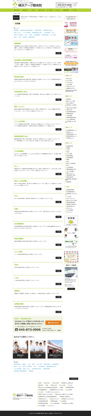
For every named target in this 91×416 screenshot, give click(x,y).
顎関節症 (25, 37)
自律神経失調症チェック (71, 134)
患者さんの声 (41, 10)
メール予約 (74, 10)
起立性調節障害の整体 (71, 111)
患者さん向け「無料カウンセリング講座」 (64, 394)
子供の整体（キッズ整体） (70, 122)
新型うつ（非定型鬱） (18, 34)
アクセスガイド (69, 82)
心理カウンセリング (70, 86)
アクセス (58, 10)
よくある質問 (69, 84)
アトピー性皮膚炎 (27, 32)
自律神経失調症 (31, 37)
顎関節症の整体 (69, 113)
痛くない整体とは (70, 102)
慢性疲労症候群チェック (71, 136)
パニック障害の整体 (70, 119)
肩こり (53, 32)
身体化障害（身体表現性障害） (26, 30)
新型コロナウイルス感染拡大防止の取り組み (71, 91)
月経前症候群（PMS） (48, 30)
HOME (40, 382)
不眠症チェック (69, 132)
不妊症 (15, 37)
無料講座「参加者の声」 (71, 204)
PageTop (74, 378)
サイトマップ (69, 212)
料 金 (33, 10)
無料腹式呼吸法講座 (70, 202)
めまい (26, 34)
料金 (47, 385)
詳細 (59, 53)
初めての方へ (17, 10)
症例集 (16, 362)
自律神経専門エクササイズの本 (56, 389)
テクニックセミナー (70, 198)
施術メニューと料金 (70, 101)
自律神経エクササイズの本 (71, 194)
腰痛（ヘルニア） (17, 32)
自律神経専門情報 (70, 189)
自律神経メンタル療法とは (71, 105)
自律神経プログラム (70, 88)
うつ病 (19, 37)
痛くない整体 (56, 382)
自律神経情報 (66, 10)
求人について (69, 208)
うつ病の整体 (69, 115)
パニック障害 (53, 34)
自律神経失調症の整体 (71, 117)
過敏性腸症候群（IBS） (37, 32)
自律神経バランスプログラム (68, 398)
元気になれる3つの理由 (71, 107)
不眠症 (30, 34)
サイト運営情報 (69, 210)
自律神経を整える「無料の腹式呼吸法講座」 (48, 396)
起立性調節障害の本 (70, 191)
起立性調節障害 (37, 34)
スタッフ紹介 (49, 10)
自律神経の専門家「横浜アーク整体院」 (45, 413)
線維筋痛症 (16, 30)
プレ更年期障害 (47, 32)
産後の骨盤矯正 (45, 34)
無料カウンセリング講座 (71, 200)
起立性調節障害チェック (71, 130)
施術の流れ (25, 10)
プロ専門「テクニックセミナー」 (53, 391)
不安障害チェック (70, 138)
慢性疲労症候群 (38, 30)
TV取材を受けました (70, 206)
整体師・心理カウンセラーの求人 (46, 394)
